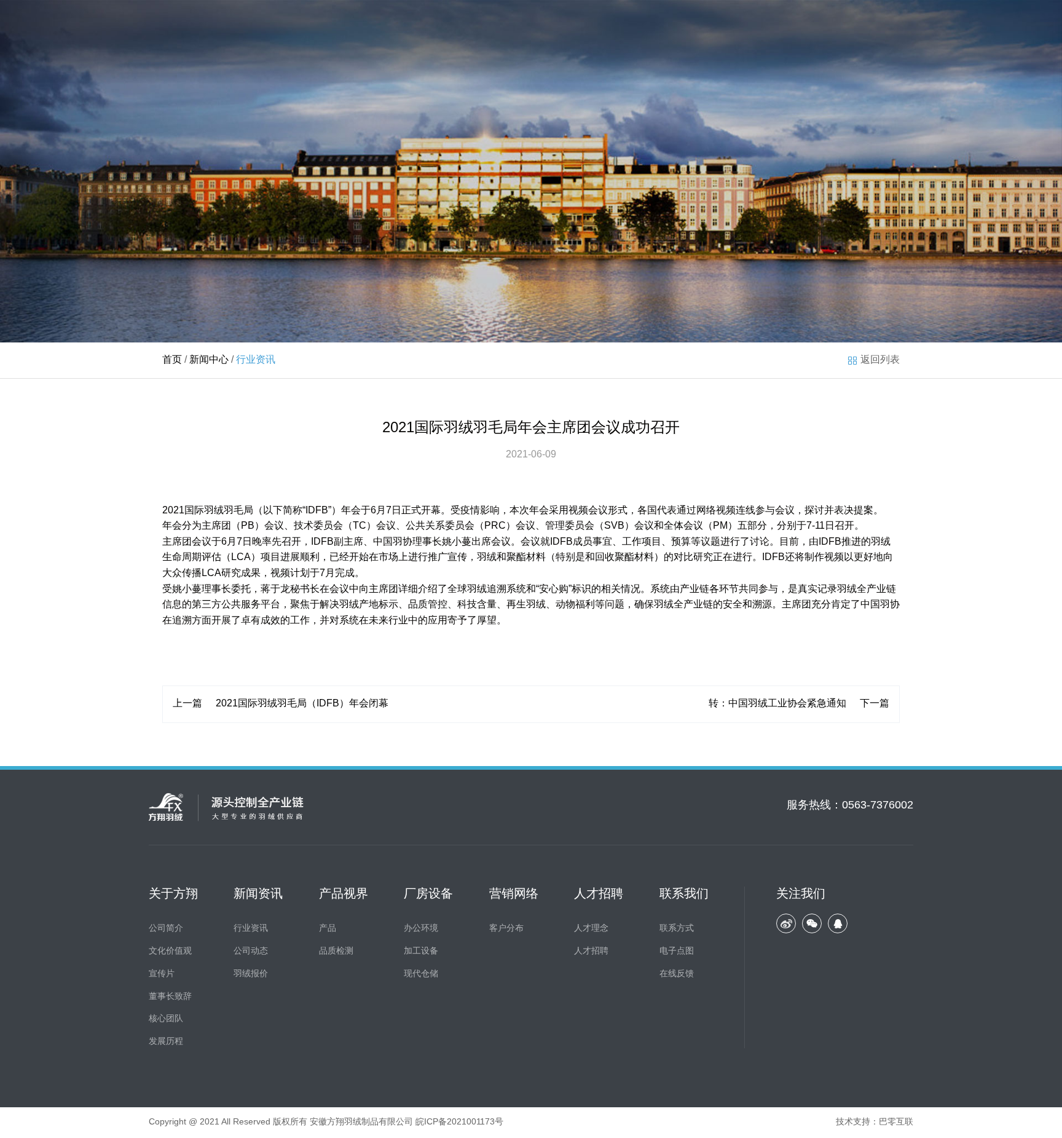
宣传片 (162, 974)
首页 (172, 360)
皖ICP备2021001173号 (459, 1122)
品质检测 (336, 951)
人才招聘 (591, 951)
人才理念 (591, 928)
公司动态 (251, 951)
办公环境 (421, 928)
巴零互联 (896, 1122)
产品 (327, 928)
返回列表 (880, 360)
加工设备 (421, 951)
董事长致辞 (170, 997)
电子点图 (676, 951)
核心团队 (166, 1019)
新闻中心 (209, 360)
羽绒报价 (251, 974)
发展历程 (166, 1041)
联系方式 (676, 928)
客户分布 (506, 928)
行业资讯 (251, 928)
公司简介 (166, 928)
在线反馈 (676, 974)
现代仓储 (421, 974)
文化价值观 (170, 951)
